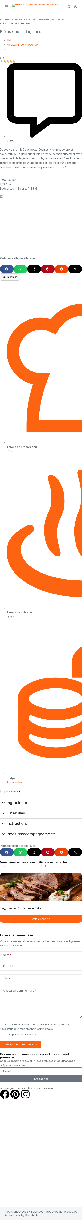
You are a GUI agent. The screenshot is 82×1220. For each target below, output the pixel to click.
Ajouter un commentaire (20, 990)
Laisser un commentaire (20, 1044)
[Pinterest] (15, 1094)
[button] (7, 269)
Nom (7, 955)
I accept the (20, 1034)
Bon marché (14, 782)
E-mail (8, 966)
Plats (10, 40)
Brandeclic (32, 1215)
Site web (8, 978)
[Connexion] (75, 6)
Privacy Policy (28, 1034)
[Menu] (6, 6)
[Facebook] (5, 1094)
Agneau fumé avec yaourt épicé (22, 908)
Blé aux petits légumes (20, 31)
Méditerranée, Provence (22, 44)
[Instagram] (25, 1094)
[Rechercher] (69, 6)
